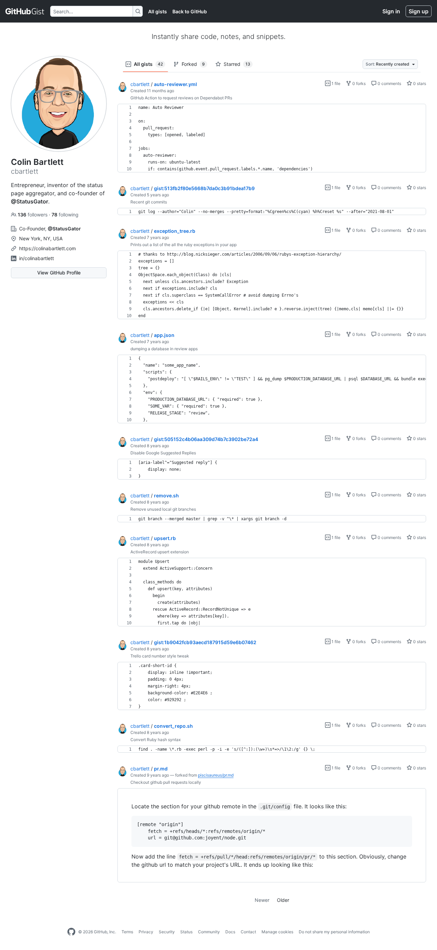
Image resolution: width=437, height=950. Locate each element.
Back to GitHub (189, 11)
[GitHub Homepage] (71, 931)
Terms (127, 931)
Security (167, 931)
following (65, 214)
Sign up (418, 11)
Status (186, 931)
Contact (248, 931)
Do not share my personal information (334, 931)
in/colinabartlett (36, 258)
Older (283, 900)
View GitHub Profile (59, 272)
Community (209, 931)
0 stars (419, 83)
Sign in (391, 11)
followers (33, 214)
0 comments (389, 83)
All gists (157, 11)
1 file (335, 83)
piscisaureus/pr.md (216, 775)
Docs (230, 931)
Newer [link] (262, 900)
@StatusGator (29, 201)
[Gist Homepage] (25, 11)
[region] (272, 138)
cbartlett (140, 84)
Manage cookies (277, 931)
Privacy (146, 931)
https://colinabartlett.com (47, 248)
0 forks (358, 83)
